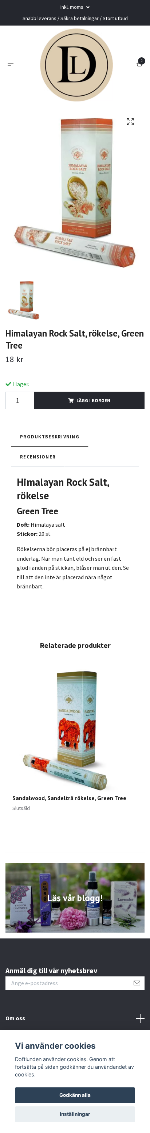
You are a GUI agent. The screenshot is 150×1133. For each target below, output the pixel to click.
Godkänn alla (75, 1095)
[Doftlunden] (76, 64)
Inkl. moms (72, 7)
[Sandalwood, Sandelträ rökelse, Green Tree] (75, 731)
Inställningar (75, 1114)
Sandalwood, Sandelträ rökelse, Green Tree (69, 798)
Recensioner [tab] (38, 457)
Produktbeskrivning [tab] (49, 436)
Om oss (15, 1018)
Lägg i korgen (93, 400)
